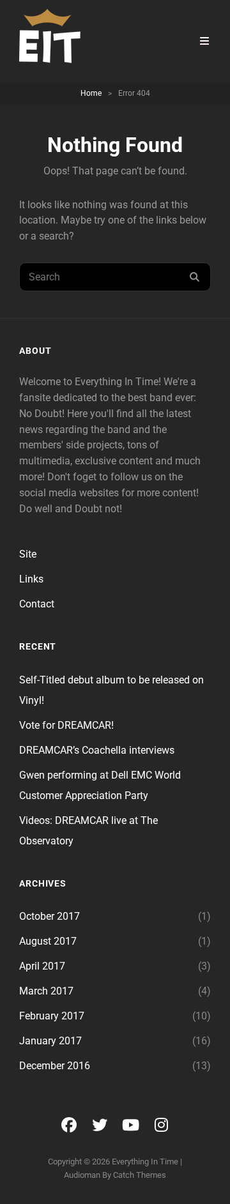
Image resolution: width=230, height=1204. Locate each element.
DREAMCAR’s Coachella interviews (96, 750)
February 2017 (51, 1016)
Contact (36, 604)
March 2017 (46, 991)
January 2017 (50, 1041)
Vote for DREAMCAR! (66, 725)
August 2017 (48, 941)
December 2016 (54, 1066)
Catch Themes (139, 1175)
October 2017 (49, 916)
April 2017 (42, 966)
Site (27, 554)
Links (31, 579)
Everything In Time (145, 1161)
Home (91, 93)
